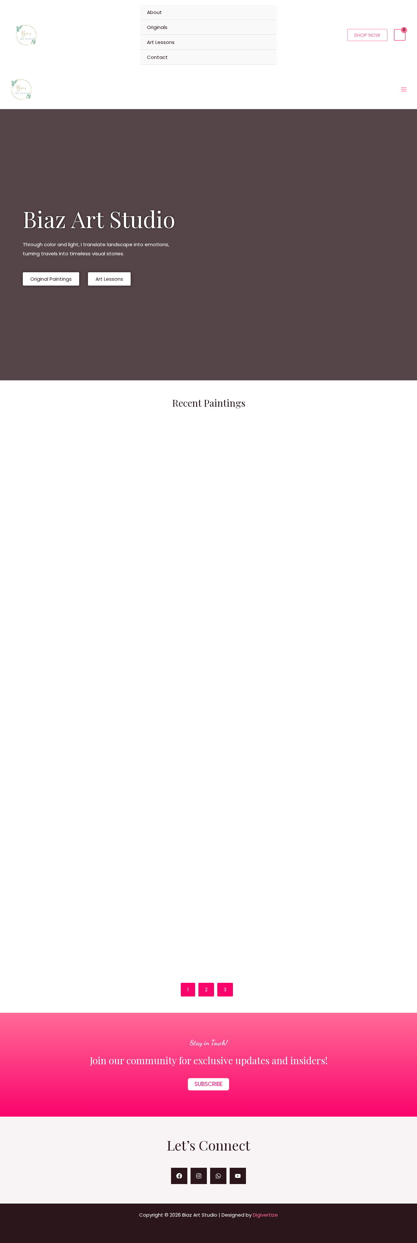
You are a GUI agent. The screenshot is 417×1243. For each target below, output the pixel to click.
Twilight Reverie (363, 780)
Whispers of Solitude (286, 780)
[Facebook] (179, 1176)
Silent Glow (267, 721)
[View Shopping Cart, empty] (400, 35)
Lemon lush (40, 661)
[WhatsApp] (218, 1176)
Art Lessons (161, 42)
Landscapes (29, 651)
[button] (367, 35)
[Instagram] (199, 1176)
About (154, 12)
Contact (157, 57)
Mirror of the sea (50, 940)
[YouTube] (238, 1176)
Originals (157, 27)
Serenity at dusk (324, 721)
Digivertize (265, 1214)
